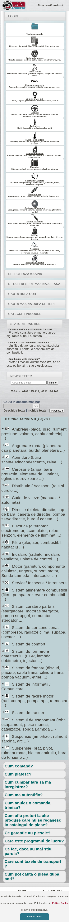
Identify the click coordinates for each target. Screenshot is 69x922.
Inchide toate (37, 410)
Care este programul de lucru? (34, 841)
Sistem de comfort (25, 644)
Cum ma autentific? (24, 795)
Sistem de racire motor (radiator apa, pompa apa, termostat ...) (34, 700)
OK (36, 405)
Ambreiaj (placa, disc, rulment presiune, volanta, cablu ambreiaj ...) (34, 434)
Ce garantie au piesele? (27, 833)
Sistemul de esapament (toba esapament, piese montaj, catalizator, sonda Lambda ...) (33, 724)
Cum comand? (19, 766)
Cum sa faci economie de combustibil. (29, 342)
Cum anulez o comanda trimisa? (27, 805)
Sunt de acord (34, 916)
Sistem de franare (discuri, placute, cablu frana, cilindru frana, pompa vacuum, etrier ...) (33, 672)
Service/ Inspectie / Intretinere (36, 583)
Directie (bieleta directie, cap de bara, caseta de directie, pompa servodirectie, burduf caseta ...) (33, 514)
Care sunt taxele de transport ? (33, 863)
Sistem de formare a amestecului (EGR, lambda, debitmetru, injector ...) (26, 656)
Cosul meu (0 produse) (50, 5)
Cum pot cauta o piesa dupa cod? (32, 876)
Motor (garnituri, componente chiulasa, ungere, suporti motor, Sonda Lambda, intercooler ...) (33, 571)
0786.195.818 (30, 391)
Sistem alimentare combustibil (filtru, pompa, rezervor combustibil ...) (34, 594)
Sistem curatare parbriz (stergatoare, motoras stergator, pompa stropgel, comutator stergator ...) (30, 613)
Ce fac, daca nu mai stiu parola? (28, 851)
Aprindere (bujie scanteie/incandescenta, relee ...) (31, 459)
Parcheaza (57, 410)
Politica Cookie (60, 903)
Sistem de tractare (25, 712)
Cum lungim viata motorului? (24, 359)
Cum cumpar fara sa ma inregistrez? (28, 784)
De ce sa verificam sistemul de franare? (30, 329)
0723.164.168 (49, 391)
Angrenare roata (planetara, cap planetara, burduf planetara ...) (33, 447)
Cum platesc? (18, 774)
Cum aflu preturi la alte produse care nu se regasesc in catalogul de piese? (33, 820)
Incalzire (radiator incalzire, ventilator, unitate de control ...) (31, 556)
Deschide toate (14, 410)
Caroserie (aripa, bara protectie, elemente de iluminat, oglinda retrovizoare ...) (30, 474)
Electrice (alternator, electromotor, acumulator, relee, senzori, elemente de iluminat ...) (31, 530)
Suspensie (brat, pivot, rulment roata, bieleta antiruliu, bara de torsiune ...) (34, 753)
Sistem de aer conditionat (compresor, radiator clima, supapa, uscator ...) (33, 632)
